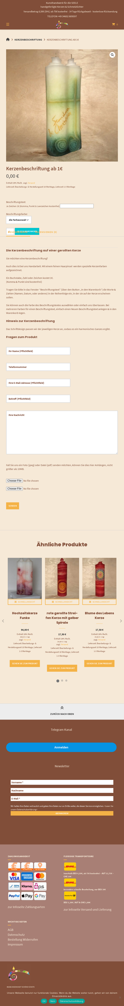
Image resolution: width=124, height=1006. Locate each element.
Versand (31, 183)
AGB (10, 930)
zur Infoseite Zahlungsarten (26, 907)
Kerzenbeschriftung (28, 39)
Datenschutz (16, 935)
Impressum (15, 944)
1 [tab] (58, 680)
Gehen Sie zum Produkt (25, 663)
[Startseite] (62, 24)
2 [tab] (62, 680)
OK (44, 1001)
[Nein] (120, 997)
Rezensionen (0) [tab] (46, 232)
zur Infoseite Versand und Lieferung (87, 909)
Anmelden (61, 747)
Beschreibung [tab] (18, 232)
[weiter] (121, 621)
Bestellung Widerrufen (23, 939)
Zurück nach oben (62, 713)
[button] (112, 55)
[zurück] (3, 621)
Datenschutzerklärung (71, 1001)
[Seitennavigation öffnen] (13, 24)
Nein (52, 1001)
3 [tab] (66, 680)
